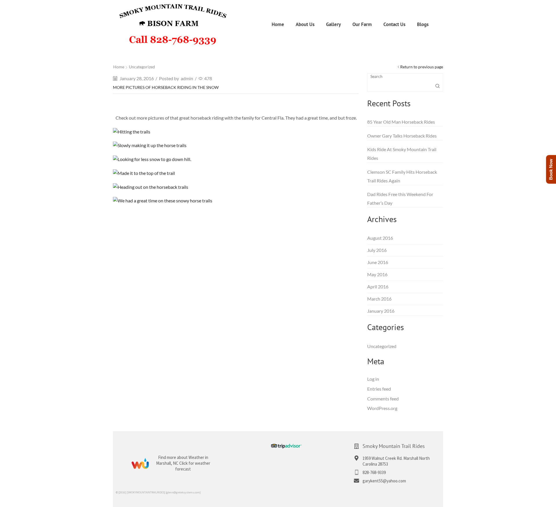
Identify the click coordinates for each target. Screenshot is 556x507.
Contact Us (394, 24)
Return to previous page (421, 66)
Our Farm (362, 24)
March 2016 (379, 298)
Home (278, 24)
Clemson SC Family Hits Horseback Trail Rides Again (402, 176)
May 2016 (377, 274)
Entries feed (379, 388)
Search (376, 76)
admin (187, 78)
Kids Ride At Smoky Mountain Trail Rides (401, 154)
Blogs (423, 24)
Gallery (333, 24)
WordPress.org (382, 408)
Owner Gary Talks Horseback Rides (402, 135)
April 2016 (377, 286)
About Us (305, 24)
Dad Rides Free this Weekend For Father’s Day (400, 198)
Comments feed (383, 398)
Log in (373, 379)
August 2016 (380, 238)
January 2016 (380, 311)
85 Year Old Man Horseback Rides (401, 122)
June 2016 (377, 262)
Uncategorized (142, 66)
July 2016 (377, 250)
